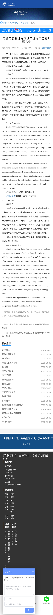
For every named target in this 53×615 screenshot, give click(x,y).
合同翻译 (6, 495)
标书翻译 (6, 516)
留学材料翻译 (12, 537)
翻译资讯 (14, 22)
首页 (5, 22)
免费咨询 (26, 444)
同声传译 (9, 558)
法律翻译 (6, 508)
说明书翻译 (12, 509)
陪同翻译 (5, 535)
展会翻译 (9, 535)
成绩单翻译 (46, 47)
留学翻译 (24, 22)
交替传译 (9, 546)
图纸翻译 (12, 516)
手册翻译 (12, 495)
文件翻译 (6, 501)
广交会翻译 (5, 547)
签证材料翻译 (16, 537)
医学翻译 (12, 501)
